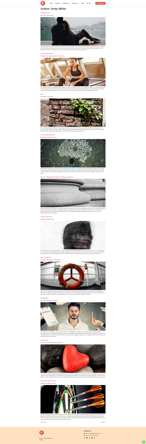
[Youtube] (92, 438)
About (51, 3)
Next (104, 422)
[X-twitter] (89, 438)
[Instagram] (94, 438)
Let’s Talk (88, 3)
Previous (43, 422)
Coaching (57, 3)
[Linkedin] (87, 438)
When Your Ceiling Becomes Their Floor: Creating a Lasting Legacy (56, 177)
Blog (83, 3)
